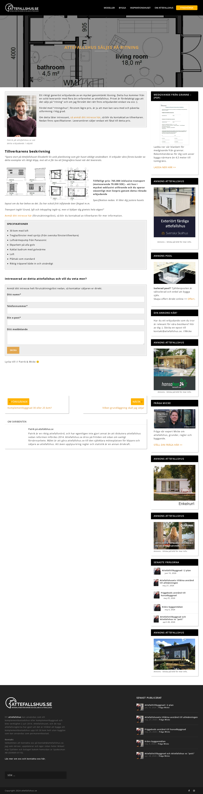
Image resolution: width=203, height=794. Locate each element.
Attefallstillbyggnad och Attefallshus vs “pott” (173, 618)
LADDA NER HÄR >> (165, 167)
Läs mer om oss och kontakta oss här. (25, 758)
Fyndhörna (186, 7)
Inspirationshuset (140, 7)
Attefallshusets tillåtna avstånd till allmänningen (177, 581)
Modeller (109, 7)
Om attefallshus (164, 7)
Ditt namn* (14, 294)
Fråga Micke (164, 707)
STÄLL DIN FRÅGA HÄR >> (168, 444)
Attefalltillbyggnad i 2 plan (176, 570)
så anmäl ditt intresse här (85, 117)
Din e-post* (14, 317)
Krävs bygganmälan (172, 607)
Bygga (122, 7)
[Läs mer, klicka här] (174, 485)
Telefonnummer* (17, 306)
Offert (191, 298)
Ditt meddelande (17, 329)
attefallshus (14, 717)
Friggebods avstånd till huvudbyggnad (173, 594)
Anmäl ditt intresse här (18, 215)
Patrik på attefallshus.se (40, 429)
